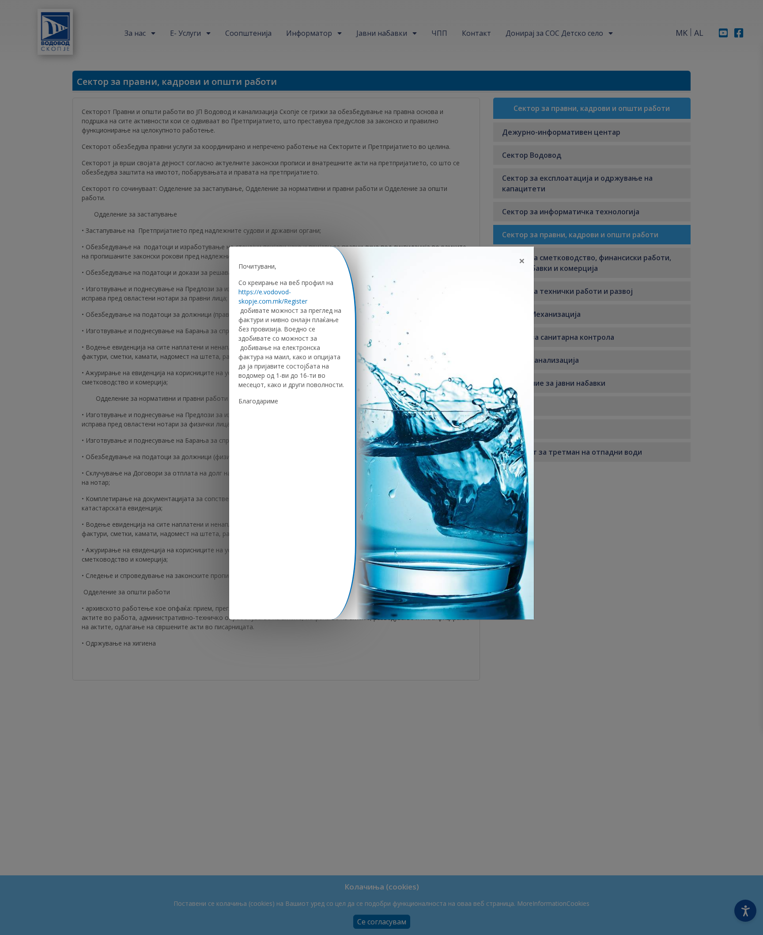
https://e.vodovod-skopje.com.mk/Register (272, 296)
